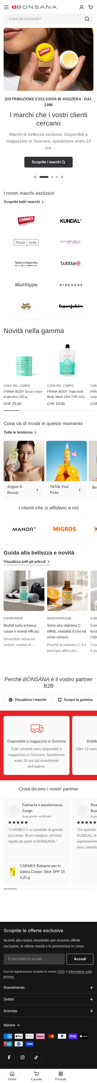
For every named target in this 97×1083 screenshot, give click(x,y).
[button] (43, 177)
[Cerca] (87, 19)
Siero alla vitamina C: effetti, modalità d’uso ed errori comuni (66, 631)
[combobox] (48, 18)
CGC (61, 971)
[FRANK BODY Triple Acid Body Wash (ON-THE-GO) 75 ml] (67, 360)
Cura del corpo (17, 385)
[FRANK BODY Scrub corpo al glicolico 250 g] (24, 360)
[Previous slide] (35, 177)
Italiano (9, 1025)
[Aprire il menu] (6, 7)
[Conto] (81, 7)
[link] (24, 529)
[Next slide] (62, 177)
